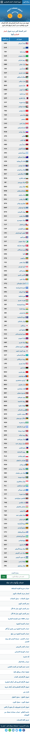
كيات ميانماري (22, 388)
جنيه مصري (22, 73)
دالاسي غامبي (22, 275)
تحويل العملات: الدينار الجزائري (12, 2)
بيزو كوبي (23, 237)
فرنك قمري (22, 342)
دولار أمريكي (22, 43)
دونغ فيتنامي (22, 540)
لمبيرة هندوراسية (21, 287)
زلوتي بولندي (22, 456)
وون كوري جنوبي (21, 351)
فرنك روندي (22, 469)
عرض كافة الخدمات (23, 720)
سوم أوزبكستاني (21, 536)
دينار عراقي (22, 81)
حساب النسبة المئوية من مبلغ (20, 634)
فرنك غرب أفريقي (20, 553)
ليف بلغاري (22, 178)
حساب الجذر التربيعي (22, 647)
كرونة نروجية (22, 431)
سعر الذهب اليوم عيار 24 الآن (20, 613)
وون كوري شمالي (21, 346)
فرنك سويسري (21, 220)
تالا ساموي (23, 544)
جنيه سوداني (22, 106)
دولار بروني (22, 186)
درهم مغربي (22, 372)
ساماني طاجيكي (21, 506)
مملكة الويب (26, 2)
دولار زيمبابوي (22, 565)
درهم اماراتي (22, 60)
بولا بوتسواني (22, 207)
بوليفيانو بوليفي (21, 191)
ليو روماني (23, 464)
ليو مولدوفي (22, 376)
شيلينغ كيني (22, 330)
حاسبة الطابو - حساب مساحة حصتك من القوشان (16, 713)
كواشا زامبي (22, 561)
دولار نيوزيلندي (21, 439)
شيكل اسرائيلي (21, 77)
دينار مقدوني (22, 384)
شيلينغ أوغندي (22, 528)
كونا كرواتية (22, 292)
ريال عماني (22, 64)
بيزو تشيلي (23, 224)
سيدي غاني (22, 271)
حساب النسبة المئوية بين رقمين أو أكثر (17, 629)
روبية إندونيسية (21, 304)
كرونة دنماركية (21, 245)
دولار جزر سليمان (21, 473)
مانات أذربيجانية (21, 161)
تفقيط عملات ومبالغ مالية (21, 672)
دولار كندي (23, 123)
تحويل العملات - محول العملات (19, 598)
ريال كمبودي (22, 338)
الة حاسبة (26, 657)
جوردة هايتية (22, 296)
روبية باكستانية (21, 452)
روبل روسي (22, 132)
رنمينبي (23, 119)
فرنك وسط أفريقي (20, 549)
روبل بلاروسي (22, 212)
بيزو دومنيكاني (22, 249)
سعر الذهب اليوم (24, 603)
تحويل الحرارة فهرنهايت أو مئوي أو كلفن (16, 707)
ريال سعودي (22, 56)
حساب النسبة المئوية (22, 624)
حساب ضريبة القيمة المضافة (20, 588)
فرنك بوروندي (22, 182)
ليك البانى (23, 140)
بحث (3, 576)
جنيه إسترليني (22, 127)
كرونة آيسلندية (22, 317)
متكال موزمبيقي (21, 418)
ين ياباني (23, 325)
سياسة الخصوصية (24, 726)
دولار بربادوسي (21, 169)
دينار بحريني (22, 85)
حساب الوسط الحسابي (22, 652)
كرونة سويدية (22, 477)
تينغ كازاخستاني (21, 355)
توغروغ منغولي (21, 393)
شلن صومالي (22, 490)
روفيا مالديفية (22, 401)
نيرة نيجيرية (22, 422)
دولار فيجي (22, 262)
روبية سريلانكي (21, 359)
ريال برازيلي (22, 195)
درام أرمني (22, 144)
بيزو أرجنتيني (22, 153)
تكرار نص (26, 692)
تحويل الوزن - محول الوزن (21, 702)
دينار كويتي (23, 89)
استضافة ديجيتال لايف (12, 726)
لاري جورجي (22, 266)
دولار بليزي (22, 216)
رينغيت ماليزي (21, 414)
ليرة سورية (22, 102)
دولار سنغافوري (21, 481)
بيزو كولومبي (22, 228)
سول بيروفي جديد (21, 443)
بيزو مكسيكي (22, 410)
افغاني (24, 136)
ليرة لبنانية (23, 94)
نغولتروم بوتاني (21, 203)
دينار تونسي (22, 110)
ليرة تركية (23, 52)
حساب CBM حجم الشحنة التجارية (18, 619)
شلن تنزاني (22, 519)
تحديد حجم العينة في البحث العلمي (18, 667)
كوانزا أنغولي (22, 148)
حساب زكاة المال (23, 662)
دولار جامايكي (22, 321)
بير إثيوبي (23, 258)
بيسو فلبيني (22, 448)
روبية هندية (22, 308)
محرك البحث (15, 573)
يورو (24, 47)
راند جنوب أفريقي (21, 557)
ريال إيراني (23, 313)
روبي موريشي (22, 397)
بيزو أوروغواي (22, 532)
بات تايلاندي (22, 502)
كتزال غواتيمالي (21, 283)
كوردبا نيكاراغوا (21, 426)
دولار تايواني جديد (21, 515)
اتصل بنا (3, 726)
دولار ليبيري (22, 363)
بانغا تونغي (23, 511)
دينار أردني (23, 68)
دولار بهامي (22, 199)
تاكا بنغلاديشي (22, 174)
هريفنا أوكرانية (22, 523)
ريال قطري (22, 98)
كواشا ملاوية (22, 405)
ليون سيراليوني (21, 485)
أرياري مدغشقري (21, 380)
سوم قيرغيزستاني (21, 334)
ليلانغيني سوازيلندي (20, 498)
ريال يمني (23, 115)
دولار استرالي (22, 157)
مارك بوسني (22, 165)
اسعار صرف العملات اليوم (21, 593)
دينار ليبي (23, 367)
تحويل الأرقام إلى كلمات (21, 677)
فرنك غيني (23, 279)
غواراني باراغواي (21, 460)
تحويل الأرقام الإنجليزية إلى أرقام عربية (17, 687)
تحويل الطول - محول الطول (20, 697)
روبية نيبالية (22, 435)
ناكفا (24, 254)
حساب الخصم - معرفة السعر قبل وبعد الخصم (17, 640)
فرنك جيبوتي (22, 241)
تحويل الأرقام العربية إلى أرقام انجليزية (17, 682)
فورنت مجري (22, 300)
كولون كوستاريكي (21, 233)
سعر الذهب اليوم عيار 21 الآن (20, 608)
